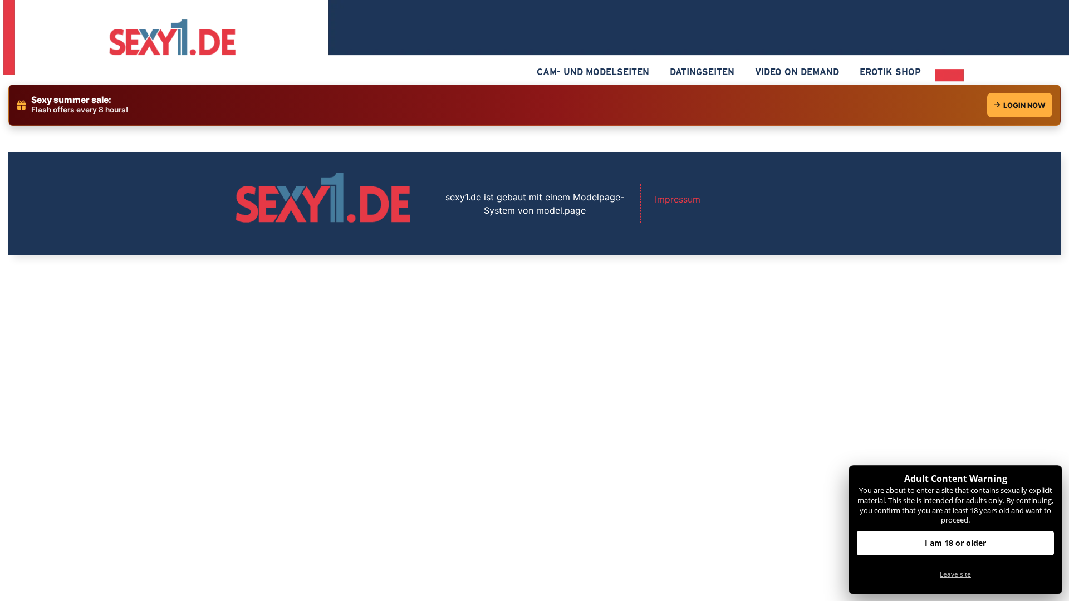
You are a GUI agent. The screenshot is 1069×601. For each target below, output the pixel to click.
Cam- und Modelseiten (593, 72)
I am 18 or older (955, 543)
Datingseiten (702, 72)
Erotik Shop (890, 72)
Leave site (955, 574)
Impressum (677, 199)
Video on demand (797, 72)
